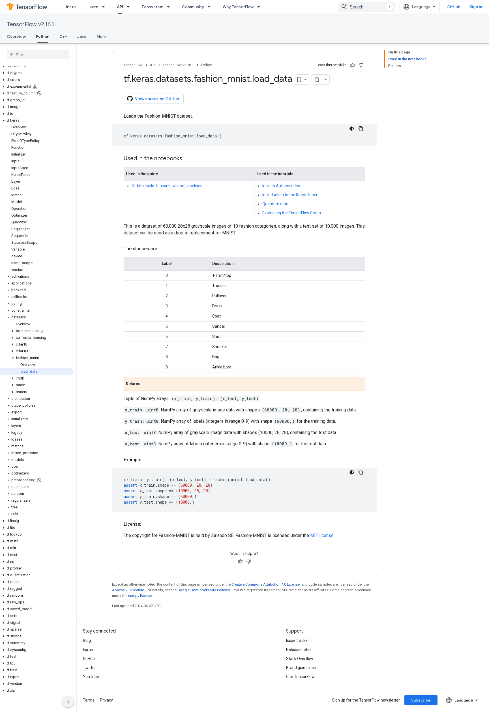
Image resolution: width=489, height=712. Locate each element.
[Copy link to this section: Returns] (146, 384)
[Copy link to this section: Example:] (148, 459)
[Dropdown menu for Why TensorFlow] (260, 7)
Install (71, 6)
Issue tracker (297, 640)
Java (81, 36)
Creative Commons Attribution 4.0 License (265, 584)
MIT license (322, 535)
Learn (92, 6)
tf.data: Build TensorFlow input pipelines (167, 186)
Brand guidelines (301, 667)
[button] (37, 66)
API (120, 6)
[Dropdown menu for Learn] (105, 7)
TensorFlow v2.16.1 (30, 24)
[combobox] (366, 7)
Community (193, 6)
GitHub (453, 6)
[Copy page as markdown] (317, 79)
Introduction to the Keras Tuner (290, 195)
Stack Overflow (299, 658)
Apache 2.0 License (128, 590)
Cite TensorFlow (300, 676)
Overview (16, 36)
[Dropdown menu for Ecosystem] (170, 7)
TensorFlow (133, 65)
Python (42, 36)
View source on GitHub (157, 98)
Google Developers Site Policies (203, 590)
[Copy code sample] (360, 128)
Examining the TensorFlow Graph (291, 213)
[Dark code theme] (351, 128)
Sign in (475, 7)
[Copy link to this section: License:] (147, 524)
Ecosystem (152, 6)
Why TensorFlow (238, 6)
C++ (63, 36)
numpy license (140, 596)
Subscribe (421, 700)
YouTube (91, 676)
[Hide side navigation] (68, 701)
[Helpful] (352, 65)
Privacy (106, 700)
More (101, 36)
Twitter (89, 667)
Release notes (299, 649)
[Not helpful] (361, 65)
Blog (87, 640)
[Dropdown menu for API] (130, 7)
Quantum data (275, 204)
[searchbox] (38, 54)
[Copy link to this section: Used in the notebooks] (188, 159)
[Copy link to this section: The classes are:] (164, 248)
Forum (89, 649)
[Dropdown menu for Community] (211, 7)
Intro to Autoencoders (281, 186)
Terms (89, 700)
